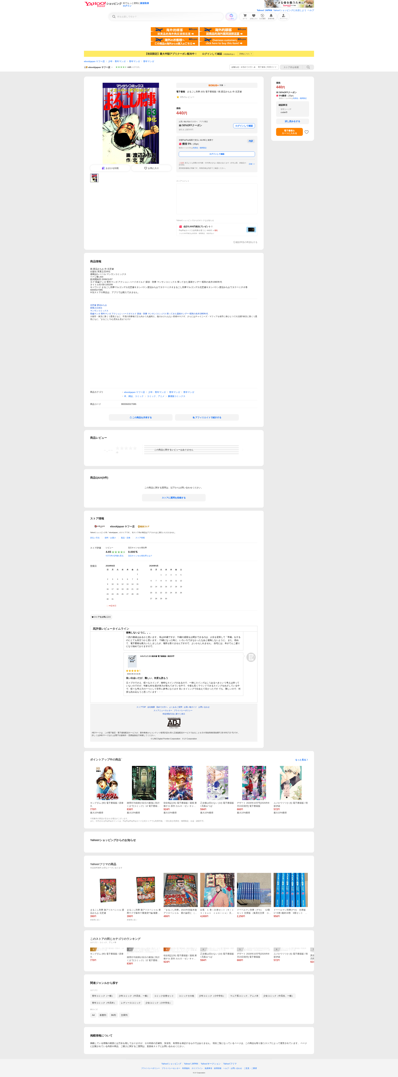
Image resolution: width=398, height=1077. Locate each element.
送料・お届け (110, 538)
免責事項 (208, 1068)
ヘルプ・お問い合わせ (232, 1068)
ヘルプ (311, 10)
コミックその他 (186, 996)
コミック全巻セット (164, 996)
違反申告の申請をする (246, 242)
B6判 (113, 1015)
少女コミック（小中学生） (159, 1003)
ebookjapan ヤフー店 (94, 61)
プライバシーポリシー (150, 1068)
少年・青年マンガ (117, 61)
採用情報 (217, 1068)
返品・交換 (125, 538)
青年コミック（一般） (103, 996)
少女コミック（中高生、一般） (278, 996)
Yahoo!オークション (211, 1063)
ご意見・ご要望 (250, 1068)
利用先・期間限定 (200, 148)
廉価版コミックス (176, 396)
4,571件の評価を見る (115, 556)
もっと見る (300, 759)
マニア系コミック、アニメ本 (244, 996)
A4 (93, 1015)
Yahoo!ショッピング (171, 1063)
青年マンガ (134, 61)
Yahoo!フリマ (230, 1063)
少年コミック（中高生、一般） (134, 996)
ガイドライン (197, 1068)
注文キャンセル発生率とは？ (140, 556)
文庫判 (124, 1015)
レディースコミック (131, 1003)
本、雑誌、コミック (134, 396)
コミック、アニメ (155, 396)
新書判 (103, 1015)
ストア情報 (140, 538)
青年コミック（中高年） (104, 1003)
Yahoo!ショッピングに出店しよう (289, 10)
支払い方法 (95, 538)
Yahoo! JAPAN (264, 10)
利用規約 (186, 1068)
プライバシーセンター (171, 1068)
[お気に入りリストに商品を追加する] (306, 131)
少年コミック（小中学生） (212, 996)
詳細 (250, 164)
